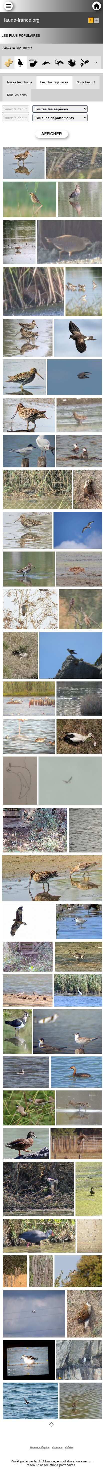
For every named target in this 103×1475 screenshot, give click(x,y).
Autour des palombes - (58, 636)
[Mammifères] (33, 62)
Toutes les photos (19, 82)
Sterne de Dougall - (19, 439)
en (96, 20)
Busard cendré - (64, 1132)
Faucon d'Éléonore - (64, 363)
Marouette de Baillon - (55, 224)
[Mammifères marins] (46, 62)
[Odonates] (84, 62)
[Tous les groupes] (8, 62)
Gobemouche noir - (19, 946)
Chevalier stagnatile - (83, 271)
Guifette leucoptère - (74, 439)
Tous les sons (16, 95)
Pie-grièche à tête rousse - (77, 1259)
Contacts (57, 1447)
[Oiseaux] (20, 62)
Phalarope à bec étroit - (22, 723)
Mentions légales (40, 1447)
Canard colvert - (70, 685)
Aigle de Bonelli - (71, 1344)
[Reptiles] (59, 62)
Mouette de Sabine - (71, 516)
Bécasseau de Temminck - (77, 946)
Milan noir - (13, 908)
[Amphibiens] (72, 62)
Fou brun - (48, 761)
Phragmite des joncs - (38, 1261)
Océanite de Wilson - (71, 323)
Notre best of (85, 82)
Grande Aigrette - (68, 978)
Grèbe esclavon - (65, 1060)
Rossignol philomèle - (21, 812)
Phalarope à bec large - (17, 763)
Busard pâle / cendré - (14, 638)
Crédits (69, 1447)
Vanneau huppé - (16, 1015)
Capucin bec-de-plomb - (23, 1094)
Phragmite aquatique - (21, 186)
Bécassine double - (19, 151)
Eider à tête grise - (86, 1168)
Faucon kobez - (10, 1261)
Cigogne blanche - (72, 723)
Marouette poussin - (82, 476)
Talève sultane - (16, 1223)
